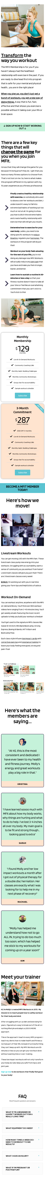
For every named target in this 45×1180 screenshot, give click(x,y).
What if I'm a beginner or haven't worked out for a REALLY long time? (19, 1114)
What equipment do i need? (19, 1128)
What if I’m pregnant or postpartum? (18, 1168)
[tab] (22, 1114)
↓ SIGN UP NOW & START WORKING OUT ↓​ (23, 127)
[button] (22, 993)
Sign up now (6, 1072)
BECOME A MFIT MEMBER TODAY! (22, 488)
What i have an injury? (17, 1156)
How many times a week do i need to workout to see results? (20, 1141)
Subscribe (22, 395)
